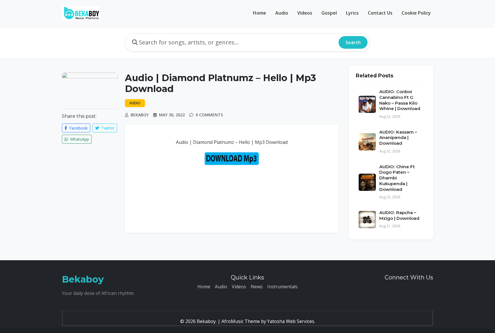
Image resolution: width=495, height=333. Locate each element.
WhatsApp (79, 139)
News (257, 286)
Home (259, 13)
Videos (304, 13)
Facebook (78, 128)
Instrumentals (282, 286)
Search (353, 42)
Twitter (107, 128)
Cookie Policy (416, 13)
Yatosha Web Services (290, 321)
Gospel (329, 13)
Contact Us (380, 13)
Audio (281, 13)
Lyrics (352, 13)
